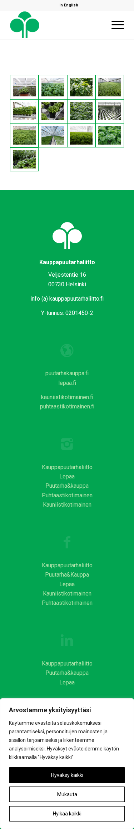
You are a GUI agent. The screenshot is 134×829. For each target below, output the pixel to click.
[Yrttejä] (24, 159)
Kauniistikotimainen (67, 504)
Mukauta (67, 794)
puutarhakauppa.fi (67, 373)
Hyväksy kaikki (67, 775)
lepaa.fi (67, 383)
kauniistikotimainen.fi (67, 397)
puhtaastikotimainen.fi (67, 406)
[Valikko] (114, 24)
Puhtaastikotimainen (67, 495)
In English (68, 5)
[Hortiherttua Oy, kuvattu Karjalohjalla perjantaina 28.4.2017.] (53, 87)
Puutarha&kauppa (67, 485)
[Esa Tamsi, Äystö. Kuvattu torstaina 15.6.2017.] (24, 135)
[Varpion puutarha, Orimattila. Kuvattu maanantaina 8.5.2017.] (53, 111)
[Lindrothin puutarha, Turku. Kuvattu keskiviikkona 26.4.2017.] (24, 87)
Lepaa (67, 476)
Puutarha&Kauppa (67, 574)
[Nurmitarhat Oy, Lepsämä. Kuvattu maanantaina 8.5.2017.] (109, 87)
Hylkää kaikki (67, 814)
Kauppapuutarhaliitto (67, 467)
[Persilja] (81, 135)
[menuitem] (69, 5)
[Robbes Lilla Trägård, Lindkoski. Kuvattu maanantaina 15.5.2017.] (81, 111)
